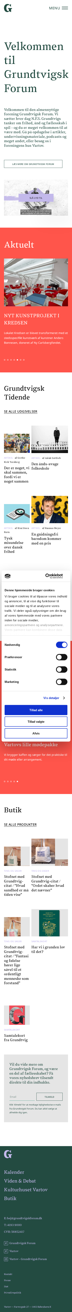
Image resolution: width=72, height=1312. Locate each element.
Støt (6, 1287)
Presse (7, 1280)
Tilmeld (49, 1096)
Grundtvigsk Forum (22, 1243)
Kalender (14, 1172)
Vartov (13, 1251)
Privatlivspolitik (12, 1293)
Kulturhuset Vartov (26, 1190)
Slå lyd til (36, 197)
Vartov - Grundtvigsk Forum (28, 1259)
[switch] (61, 657)
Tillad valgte (36, 721)
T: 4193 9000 (13, 1225)
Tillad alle (36, 710)
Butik (10, 1198)
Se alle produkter (20, 825)
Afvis (36, 733)
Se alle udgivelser (20, 412)
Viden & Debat (20, 1181)
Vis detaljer (51, 698)
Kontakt (8, 1274)
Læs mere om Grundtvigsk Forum (33, 164)
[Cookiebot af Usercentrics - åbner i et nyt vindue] (50, 576)
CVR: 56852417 (14, 1232)
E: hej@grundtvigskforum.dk (23, 1218)
